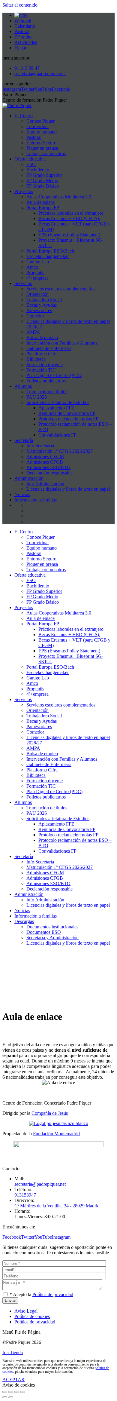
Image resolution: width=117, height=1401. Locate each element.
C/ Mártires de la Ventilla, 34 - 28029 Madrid (57, 1205)
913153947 (25, 1194)
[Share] (10, 1392)
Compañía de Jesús (50, 1113)
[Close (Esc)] (4, 1392)
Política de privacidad (52, 1294)
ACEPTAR (13, 1379)
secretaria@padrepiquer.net (40, 1184)
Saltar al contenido (20, 5)
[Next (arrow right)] (10, 1397)
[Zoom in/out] (22, 1392)
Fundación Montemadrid (56, 1133)
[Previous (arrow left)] (4, 1397)
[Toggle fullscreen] (16, 1392)
